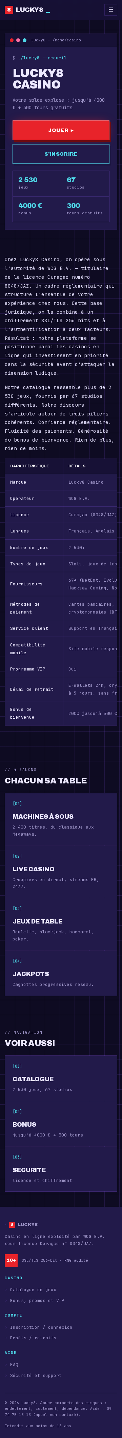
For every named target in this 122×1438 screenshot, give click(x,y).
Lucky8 (28, 9)
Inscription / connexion (41, 1327)
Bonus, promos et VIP (37, 1300)
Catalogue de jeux (33, 1290)
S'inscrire (61, 154)
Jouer (61, 130)
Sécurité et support (36, 1375)
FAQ (14, 1364)
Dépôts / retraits (33, 1338)
